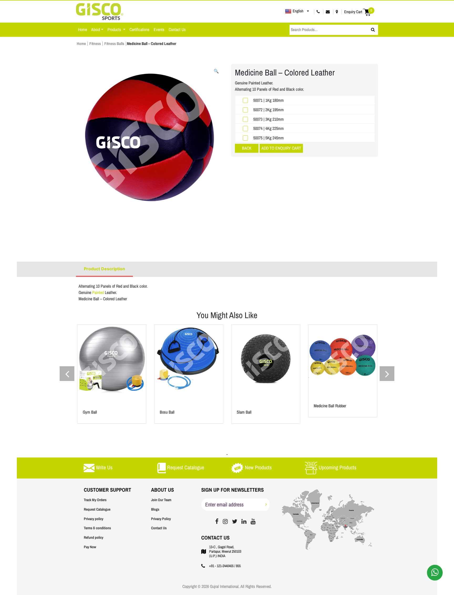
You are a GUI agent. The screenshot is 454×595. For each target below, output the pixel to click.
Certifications (139, 29)
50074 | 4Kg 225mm (268, 128)
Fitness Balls (114, 44)
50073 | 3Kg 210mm (268, 119)
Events (159, 29)
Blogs (155, 509)
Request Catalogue (97, 509)
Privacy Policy (161, 519)
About (95, 29)
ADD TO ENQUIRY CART (281, 148)
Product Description (104, 268)
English (298, 11)
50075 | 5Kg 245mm (268, 138)
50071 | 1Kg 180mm (268, 100)
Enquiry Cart (358, 11)
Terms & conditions (97, 528)
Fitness (95, 44)
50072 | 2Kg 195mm (268, 110)
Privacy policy (93, 519)
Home (82, 29)
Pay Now (90, 547)
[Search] (373, 30)
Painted (98, 292)
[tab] (104, 269)
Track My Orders (95, 500)
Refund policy (93, 538)
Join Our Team (161, 500)
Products (114, 29)
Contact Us (177, 29)
